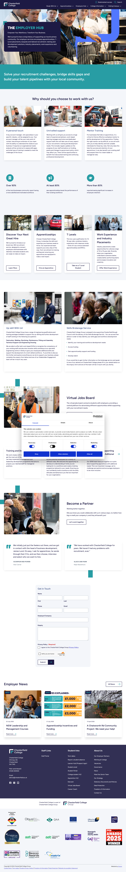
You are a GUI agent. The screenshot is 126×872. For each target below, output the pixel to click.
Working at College (100, 760)
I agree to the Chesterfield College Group (60, 647)
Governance (98, 767)
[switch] (52, 446)
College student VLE (74, 774)
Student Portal (72, 771)
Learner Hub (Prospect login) (77, 763)
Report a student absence (76, 760)
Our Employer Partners (101, 756)
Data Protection (99, 785)
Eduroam (71, 782)
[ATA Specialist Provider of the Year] (73, 837)
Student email (72, 767)
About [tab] (91, 422)
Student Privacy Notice (26, 868)
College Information (98, 6)
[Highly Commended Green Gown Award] (12, 837)
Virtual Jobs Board (74, 785)
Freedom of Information (102, 789)
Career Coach (72, 789)
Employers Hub (82, 6)
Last (65, 601)
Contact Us (98, 793)
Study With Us (52, 6)
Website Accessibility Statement (68, 868)
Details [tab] (63, 422)
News (96, 771)
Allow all (89, 454)
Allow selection (63, 454)
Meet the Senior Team (101, 774)
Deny (36, 454)
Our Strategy (98, 778)
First (39, 601)
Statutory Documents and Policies (105, 782)
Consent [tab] (35, 423)
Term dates (71, 756)
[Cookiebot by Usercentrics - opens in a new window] (94, 416)
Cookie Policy (8, 868)
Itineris (120, 866)
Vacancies (97, 763)
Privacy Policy (74, 647)
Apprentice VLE (73, 778)
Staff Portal (45, 756)
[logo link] (94, 837)
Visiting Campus (115, 6)
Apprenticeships (67, 6)
